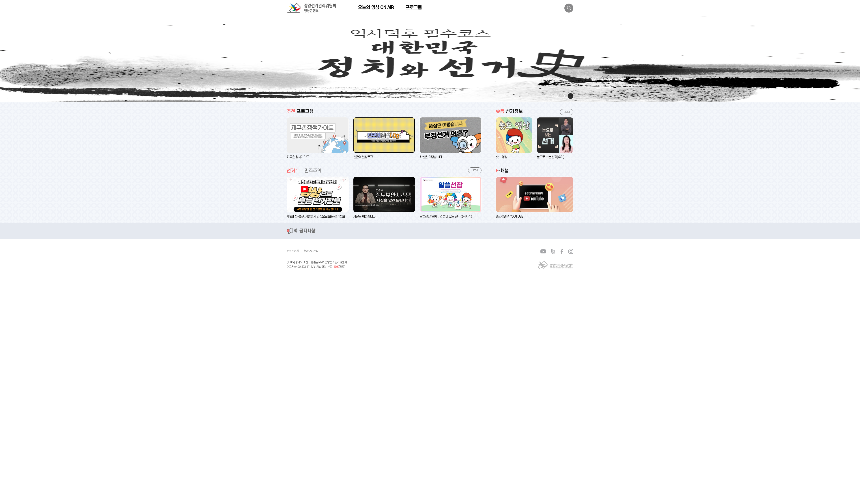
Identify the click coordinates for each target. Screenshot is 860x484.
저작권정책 (293, 251)
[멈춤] (570, 96)
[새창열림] (430, 59)
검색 (568, 8)
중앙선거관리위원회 (554, 265)
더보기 (475, 170)
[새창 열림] (543, 251)
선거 (291, 170)
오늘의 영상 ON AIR (376, 7)
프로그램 (414, 7)
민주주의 (312, 170)
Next (564, 96)
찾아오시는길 (310, 251)
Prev (545, 96)
